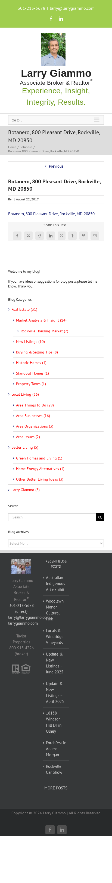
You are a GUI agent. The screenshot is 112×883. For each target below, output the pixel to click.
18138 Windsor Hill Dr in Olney (53, 721)
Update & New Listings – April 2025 (55, 692)
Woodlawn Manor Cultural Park (55, 609)
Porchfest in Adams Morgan (56, 748)
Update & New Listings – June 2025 (54, 662)
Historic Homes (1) (31, 362)
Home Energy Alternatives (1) (40, 468)
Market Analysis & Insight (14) (41, 320)
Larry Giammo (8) (25, 489)
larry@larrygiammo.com (72, 8)
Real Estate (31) (24, 309)
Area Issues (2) (28, 436)
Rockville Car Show (54, 769)
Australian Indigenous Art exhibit (55, 583)
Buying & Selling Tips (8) (37, 352)
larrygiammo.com (23, 623)
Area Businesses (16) (33, 415)
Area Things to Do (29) (35, 405)
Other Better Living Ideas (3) (39, 479)
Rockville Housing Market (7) (44, 331)
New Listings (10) (30, 341)
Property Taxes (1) (31, 383)
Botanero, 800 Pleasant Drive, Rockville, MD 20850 (51, 213)
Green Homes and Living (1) (39, 458)
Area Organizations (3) (34, 426)
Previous (56, 166)
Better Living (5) (24, 447)
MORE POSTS (55, 788)
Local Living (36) (25, 394)
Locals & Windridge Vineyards (55, 636)
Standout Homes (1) (32, 373)
